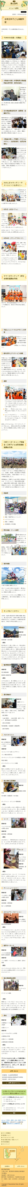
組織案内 (7, 1166)
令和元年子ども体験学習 (13, 1123)
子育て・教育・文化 (11, 1120)
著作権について (7, 1135)
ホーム (3, 1120)
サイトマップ (6, 1144)
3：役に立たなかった (10, 1101)
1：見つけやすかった (10, 1108)
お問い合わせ (20, 1166)
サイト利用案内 (7, 1133)
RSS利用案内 (6, 1142)
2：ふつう (18, 1099)
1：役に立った (8, 1099)
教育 (19, 1120)
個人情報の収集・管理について (10, 1139)
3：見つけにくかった (10, 1109)
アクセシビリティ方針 (8, 1137)
